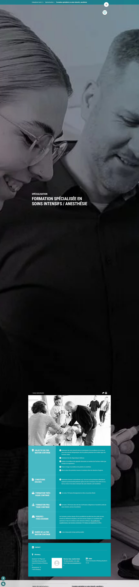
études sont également (90, 523)
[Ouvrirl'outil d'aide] (3, 578)
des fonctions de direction (75, 523)
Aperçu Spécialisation (38, 393)
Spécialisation (49, 2)
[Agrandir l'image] (69, 420)
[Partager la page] (103, 393)
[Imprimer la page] (105, 393)
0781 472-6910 (69, 561)
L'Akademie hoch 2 (37, 2)
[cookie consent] (3, 583)
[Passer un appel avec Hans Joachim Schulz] (73, 561)
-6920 (77, 561)
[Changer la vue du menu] (106, 4)
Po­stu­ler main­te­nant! (105, 12)
